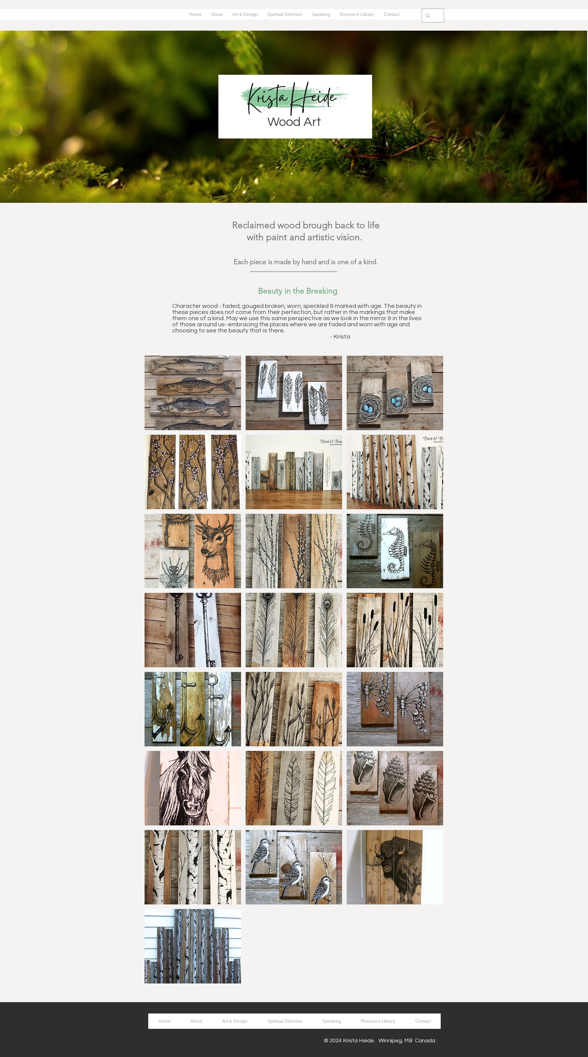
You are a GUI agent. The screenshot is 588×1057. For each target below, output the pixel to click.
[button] (193, 393)
